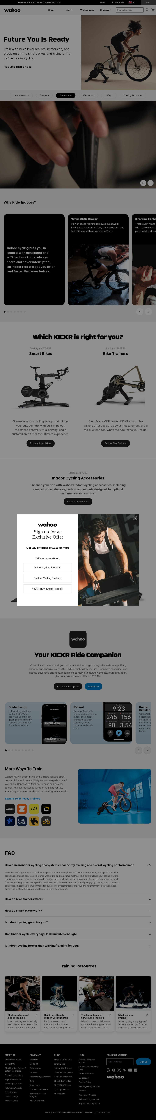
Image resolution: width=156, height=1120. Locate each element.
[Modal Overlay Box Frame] (78, 560)
